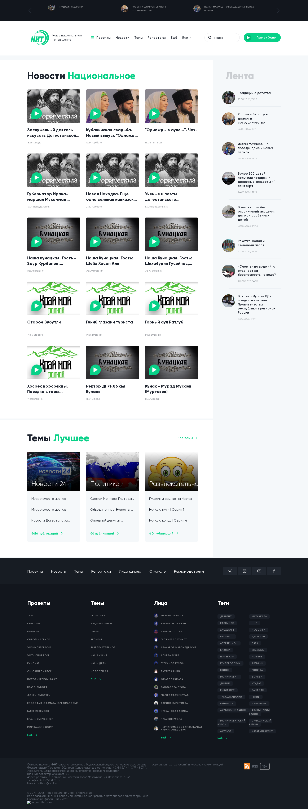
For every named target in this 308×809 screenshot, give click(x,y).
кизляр (225, 650)
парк (255, 643)
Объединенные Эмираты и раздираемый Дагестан (111, 510)
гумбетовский (230, 663)
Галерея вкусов (38, 711)
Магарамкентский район (231, 722)
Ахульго (226, 731)
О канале (157, 571)
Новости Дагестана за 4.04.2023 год (49, 520)
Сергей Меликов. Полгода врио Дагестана (111, 499)
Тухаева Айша (171, 671)
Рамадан (258, 690)
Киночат (33, 663)
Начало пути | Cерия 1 (166, 509)
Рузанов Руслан (172, 719)
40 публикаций (161, 533)
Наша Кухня (99, 655)
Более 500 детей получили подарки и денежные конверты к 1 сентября (257, 183)
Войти (186, 38)
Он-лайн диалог (39, 671)
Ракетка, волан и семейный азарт (251, 246)
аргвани (257, 663)
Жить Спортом (38, 655)
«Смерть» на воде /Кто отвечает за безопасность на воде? (257, 274)
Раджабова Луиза (173, 687)
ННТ (254, 623)
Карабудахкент (262, 731)
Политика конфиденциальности (47, 799)
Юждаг (256, 683)
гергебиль (227, 656)
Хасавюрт (227, 630)
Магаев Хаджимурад (175, 695)
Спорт (95, 631)
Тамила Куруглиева (174, 703)
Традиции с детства (254, 96)
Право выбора (37, 687)
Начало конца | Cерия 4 (168, 520)
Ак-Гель (257, 656)
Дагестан (258, 636)
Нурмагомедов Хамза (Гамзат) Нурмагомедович (182, 728)
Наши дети (98, 663)
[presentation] (30, 10)
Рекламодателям (189, 571)
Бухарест (226, 636)
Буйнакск (226, 703)
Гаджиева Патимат (174, 639)
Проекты (103, 38)
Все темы (185, 438)
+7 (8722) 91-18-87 (50, 780)
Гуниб (256, 697)
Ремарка (33, 631)
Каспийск (227, 623)
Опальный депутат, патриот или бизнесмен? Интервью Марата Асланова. (110, 520)
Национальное (102, 623)
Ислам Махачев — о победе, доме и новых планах (255, 151)
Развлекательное (103, 647)
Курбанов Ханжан (173, 623)
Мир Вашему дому (40, 727)
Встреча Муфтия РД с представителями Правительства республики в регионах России (256, 307)
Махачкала (259, 616)
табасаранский (231, 697)
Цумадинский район (260, 722)
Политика (98, 615)
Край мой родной (40, 719)
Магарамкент (229, 676)
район (224, 670)
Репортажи (157, 38)
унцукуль (258, 650)
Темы (138, 38)
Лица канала (130, 571)
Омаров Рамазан (173, 679)
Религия (96, 639)
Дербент (226, 616)
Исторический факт (42, 679)
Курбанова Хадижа (174, 711)
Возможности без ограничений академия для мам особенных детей (256, 216)
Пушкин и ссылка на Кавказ (170, 499)
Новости (122, 38)
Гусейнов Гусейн (173, 663)
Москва (257, 670)
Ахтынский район (233, 710)
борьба (257, 676)
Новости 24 (100, 671)
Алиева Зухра (170, 655)
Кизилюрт (227, 690)
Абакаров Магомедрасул (178, 647)
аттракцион (229, 643)
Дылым (225, 683)
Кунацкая (33, 623)
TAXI (30, 615)
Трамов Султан (171, 631)
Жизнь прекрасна (39, 647)
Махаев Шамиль (172, 615)
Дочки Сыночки (38, 695)
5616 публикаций (44, 533)
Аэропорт (259, 703)
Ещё (174, 38)
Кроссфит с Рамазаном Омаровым (52, 703)
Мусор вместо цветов (48, 499)
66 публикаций (102, 533)
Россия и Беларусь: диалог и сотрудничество (253, 121)
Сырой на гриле (38, 639)
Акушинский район (259, 712)
